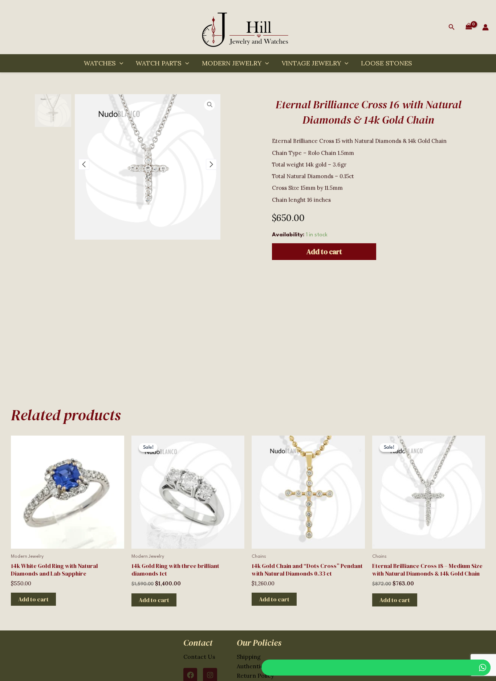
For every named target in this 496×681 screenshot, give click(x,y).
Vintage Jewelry (311, 63)
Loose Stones (386, 63)
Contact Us (199, 656)
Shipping (249, 656)
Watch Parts (159, 63)
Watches (100, 63)
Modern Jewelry (231, 63)
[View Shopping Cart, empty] (468, 27)
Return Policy (255, 675)
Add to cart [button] (33, 599)
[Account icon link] (485, 27)
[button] (451, 27)
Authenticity (254, 666)
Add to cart (324, 251)
